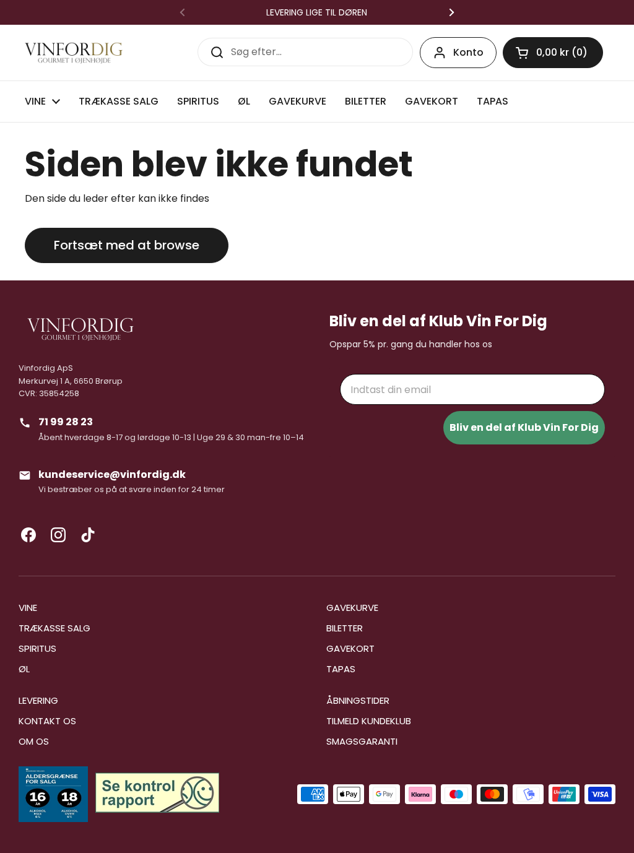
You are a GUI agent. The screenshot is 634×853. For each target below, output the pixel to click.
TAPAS (340, 668)
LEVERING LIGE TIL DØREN (316, 12)
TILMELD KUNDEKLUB (368, 720)
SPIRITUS (37, 648)
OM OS (34, 741)
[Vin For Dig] (74, 53)
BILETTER (344, 627)
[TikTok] (88, 535)
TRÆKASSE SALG (54, 627)
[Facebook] (28, 535)
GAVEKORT (350, 648)
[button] (553, 52)
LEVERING (38, 700)
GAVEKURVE (352, 607)
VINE (28, 607)
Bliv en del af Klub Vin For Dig (524, 427)
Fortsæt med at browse (126, 245)
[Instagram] (58, 535)
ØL (24, 668)
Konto (468, 52)
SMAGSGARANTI (361, 741)
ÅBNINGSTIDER (357, 700)
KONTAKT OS (47, 720)
